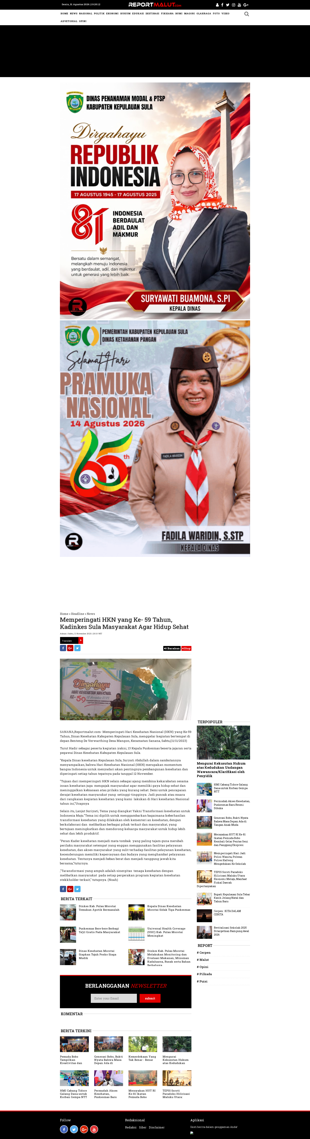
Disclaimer (157, 1127)
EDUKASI (138, 13)
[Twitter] (77, 648)
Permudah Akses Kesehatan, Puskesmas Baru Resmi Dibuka (106, 1095)
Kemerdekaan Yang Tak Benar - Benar (142, 1058)
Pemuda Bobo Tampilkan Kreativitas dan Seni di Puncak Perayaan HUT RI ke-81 (72, 1064)
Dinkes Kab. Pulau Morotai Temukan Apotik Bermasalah (99, 907)
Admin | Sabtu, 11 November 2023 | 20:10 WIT (81, 633)
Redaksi (131, 1127)
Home (64, 614)
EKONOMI (112, 13)
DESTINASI (152, 13)
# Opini (202, 967)
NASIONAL (85, 13)
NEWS (73, 13)
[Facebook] (63, 648)
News (91, 614)
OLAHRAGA (203, 13)
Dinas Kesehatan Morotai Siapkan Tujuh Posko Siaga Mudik (97, 954)
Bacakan (173, 648)
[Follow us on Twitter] (74, 1129)
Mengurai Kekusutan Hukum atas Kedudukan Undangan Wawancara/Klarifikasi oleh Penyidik (176, 1064)
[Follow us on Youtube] (94, 1129)
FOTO (216, 13)
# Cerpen (204, 952)
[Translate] (80, 640)
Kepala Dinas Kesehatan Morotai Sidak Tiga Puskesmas (168, 907)
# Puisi (202, 981)
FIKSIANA (167, 13)
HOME (64, 13)
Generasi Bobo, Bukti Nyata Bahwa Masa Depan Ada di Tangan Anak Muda (108, 1061)
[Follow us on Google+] (84, 1129)
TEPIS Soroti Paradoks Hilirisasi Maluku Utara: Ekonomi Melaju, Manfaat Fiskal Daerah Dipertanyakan (222, 879)
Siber (142, 1127)
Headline (77, 614)
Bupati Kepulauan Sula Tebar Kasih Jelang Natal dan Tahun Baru (232, 898)
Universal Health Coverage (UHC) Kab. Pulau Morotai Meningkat (166, 932)
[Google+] (70, 648)
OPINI (82, 21)
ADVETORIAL (68, 21)
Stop (187, 648)
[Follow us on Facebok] (64, 1129)
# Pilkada (204, 974)
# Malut (203, 960)
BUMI (178, 13)
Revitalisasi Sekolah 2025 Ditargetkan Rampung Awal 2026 (231, 931)
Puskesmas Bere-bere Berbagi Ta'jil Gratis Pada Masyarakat (99, 930)
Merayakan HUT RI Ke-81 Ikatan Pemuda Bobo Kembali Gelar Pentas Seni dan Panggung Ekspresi (142, 1098)
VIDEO (225, 13)
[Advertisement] (155, 52)
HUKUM (125, 13)
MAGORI (189, 13)
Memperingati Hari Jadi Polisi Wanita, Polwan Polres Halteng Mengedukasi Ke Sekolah (230, 858)
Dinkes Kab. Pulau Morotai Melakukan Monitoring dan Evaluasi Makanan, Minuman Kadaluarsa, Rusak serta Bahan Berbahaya (169, 958)
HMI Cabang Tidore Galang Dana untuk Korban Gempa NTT (73, 1094)
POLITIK (99, 13)
